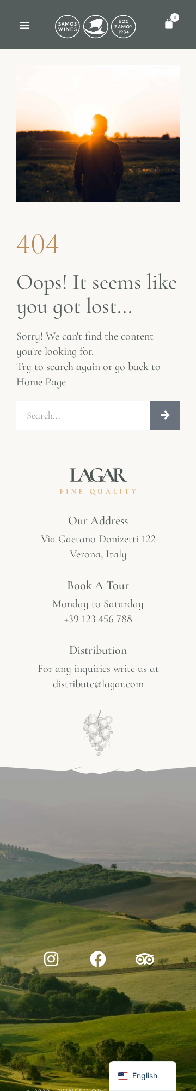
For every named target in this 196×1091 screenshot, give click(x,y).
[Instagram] (51, 959)
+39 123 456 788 (98, 619)
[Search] (165, 415)
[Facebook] (98, 959)
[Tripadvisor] (145, 959)
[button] (24, 25)
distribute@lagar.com (98, 683)
